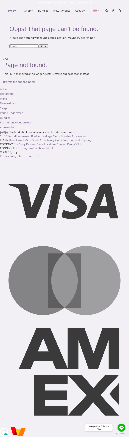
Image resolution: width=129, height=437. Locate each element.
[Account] (113, 10)
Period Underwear (19, 136)
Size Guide (32, 140)
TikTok (50, 148)
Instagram (26, 148)
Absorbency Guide (51, 140)
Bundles (43, 10)
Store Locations (46, 144)
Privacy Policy (8, 156)
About (79, 10)
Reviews (31, 144)
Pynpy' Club (74, 144)
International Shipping (77, 140)
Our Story (19, 144)
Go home (30, 82)
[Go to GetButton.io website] (121, 434)
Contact (62, 144)
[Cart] (119, 10)
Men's (56, 136)
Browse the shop (13, 82)
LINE (16, 148)
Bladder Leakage (41, 136)
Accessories (79, 136)
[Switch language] (96, 10)
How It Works (61, 10)
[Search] (106, 10)
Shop (27, 10)
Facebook (39, 148)
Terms (22, 156)
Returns (33, 156)
